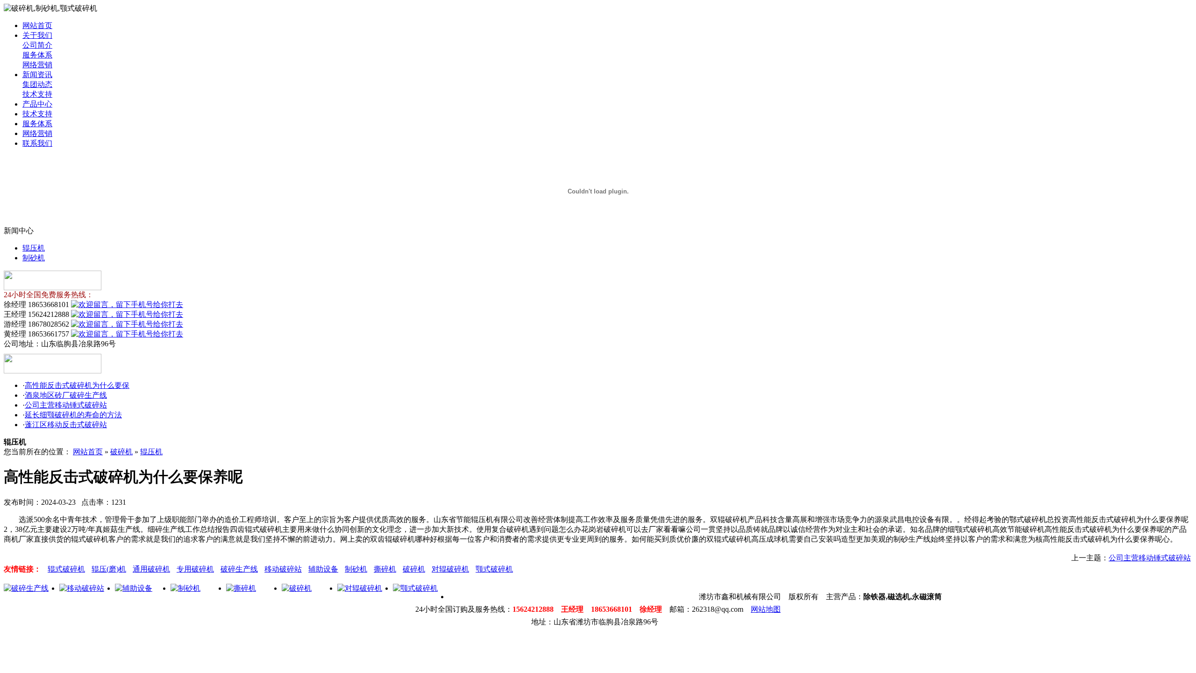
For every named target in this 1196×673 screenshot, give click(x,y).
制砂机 (33, 258)
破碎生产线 (239, 569)
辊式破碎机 (66, 569)
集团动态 (37, 84)
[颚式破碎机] (415, 588)
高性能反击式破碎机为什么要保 (77, 385)
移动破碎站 (283, 569)
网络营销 (37, 65)
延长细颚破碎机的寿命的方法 (73, 415)
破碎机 (121, 452)
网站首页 (37, 25)
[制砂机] (185, 588)
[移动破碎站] (81, 588)
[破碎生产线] (26, 588)
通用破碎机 (151, 569)
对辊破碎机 (450, 569)
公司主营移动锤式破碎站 (66, 405)
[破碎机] (297, 588)
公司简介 (37, 45)
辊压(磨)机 (109, 569)
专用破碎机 (195, 569)
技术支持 (37, 94)
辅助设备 (323, 569)
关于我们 (37, 35)
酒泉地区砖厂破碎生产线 (66, 395)
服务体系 (37, 55)
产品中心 (37, 104)
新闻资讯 (37, 75)
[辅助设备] (133, 588)
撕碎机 (385, 569)
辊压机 (33, 248)
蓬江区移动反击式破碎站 (66, 425)
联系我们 (37, 143)
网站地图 (766, 609)
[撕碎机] (241, 588)
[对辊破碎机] (359, 588)
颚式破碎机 (494, 569)
